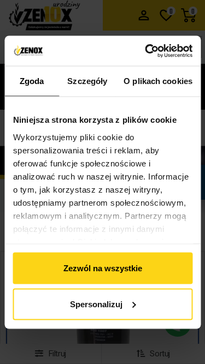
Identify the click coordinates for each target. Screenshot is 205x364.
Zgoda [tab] (32, 81)
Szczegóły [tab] (87, 81)
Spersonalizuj (96, 303)
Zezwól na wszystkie (102, 268)
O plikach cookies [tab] (158, 81)
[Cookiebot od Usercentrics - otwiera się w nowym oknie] (145, 51)
